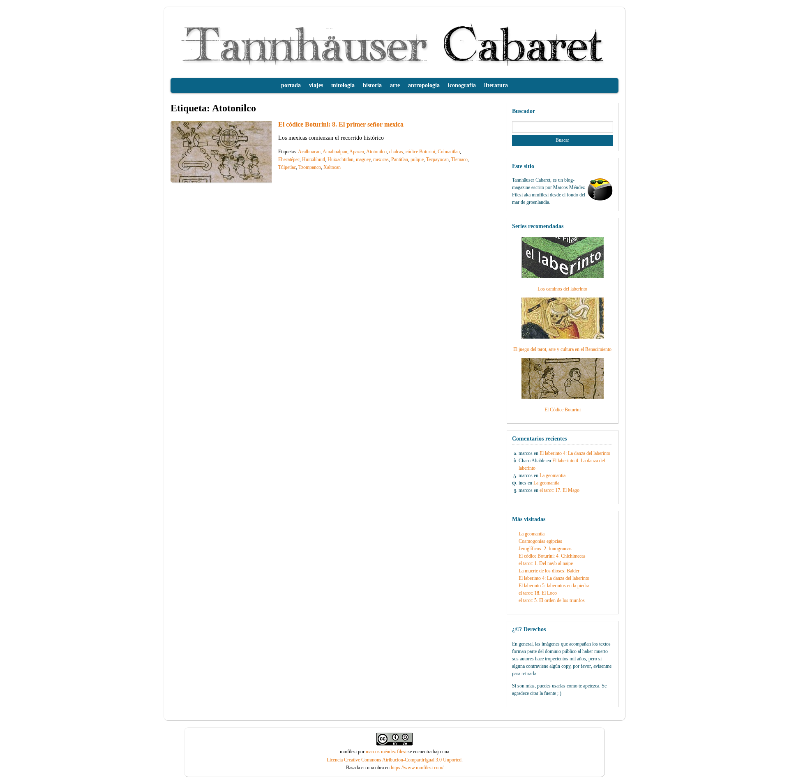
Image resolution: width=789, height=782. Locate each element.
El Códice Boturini (562, 410)
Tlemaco (459, 159)
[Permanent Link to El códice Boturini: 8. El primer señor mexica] (232, 180)
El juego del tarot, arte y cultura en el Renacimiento (562, 349)
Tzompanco (309, 167)
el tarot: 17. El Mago (559, 490)
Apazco (356, 152)
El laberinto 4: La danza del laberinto (575, 453)
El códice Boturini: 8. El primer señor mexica (341, 124)
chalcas (396, 152)
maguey (363, 159)
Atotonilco (376, 152)
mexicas (381, 159)
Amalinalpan (335, 152)
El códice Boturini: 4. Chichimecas (552, 556)
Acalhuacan (309, 152)
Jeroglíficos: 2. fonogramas (545, 548)
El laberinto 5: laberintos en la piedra (554, 585)
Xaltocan (332, 167)
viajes (316, 85)
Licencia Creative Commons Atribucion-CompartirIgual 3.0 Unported (394, 760)
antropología (424, 85)
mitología (343, 85)
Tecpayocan (437, 159)
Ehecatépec (289, 159)
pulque (417, 159)
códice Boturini (420, 152)
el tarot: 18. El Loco (538, 593)
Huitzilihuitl (313, 159)
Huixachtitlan (340, 159)
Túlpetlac (287, 167)
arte (395, 85)
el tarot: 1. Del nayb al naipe (546, 563)
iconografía (462, 85)
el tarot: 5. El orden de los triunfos (552, 600)
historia (372, 85)
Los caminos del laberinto (562, 289)
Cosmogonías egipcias (540, 541)
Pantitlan (399, 159)
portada (291, 85)
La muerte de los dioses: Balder (549, 571)
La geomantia (552, 475)
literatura (496, 85)
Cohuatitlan (449, 152)
